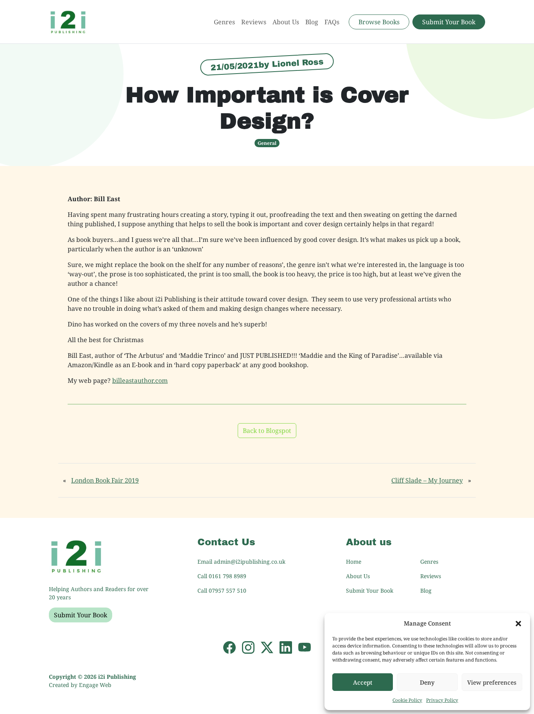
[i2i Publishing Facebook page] (229, 646)
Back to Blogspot (267, 430)
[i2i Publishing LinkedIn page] (286, 646)
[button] (518, 623)
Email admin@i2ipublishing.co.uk (241, 561)
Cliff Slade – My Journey (427, 480)
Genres (224, 22)
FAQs (331, 22)
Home (353, 561)
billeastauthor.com (140, 380)
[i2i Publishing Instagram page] (248, 646)
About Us (285, 22)
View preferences (491, 682)
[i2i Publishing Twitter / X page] (267, 646)
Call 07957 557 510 (221, 590)
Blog (311, 22)
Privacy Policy (442, 700)
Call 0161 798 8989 (221, 576)
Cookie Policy (407, 700)
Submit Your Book (448, 22)
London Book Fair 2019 (105, 480)
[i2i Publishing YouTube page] (304, 646)
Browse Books (379, 22)
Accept (363, 682)
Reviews (253, 22)
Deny (427, 682)
